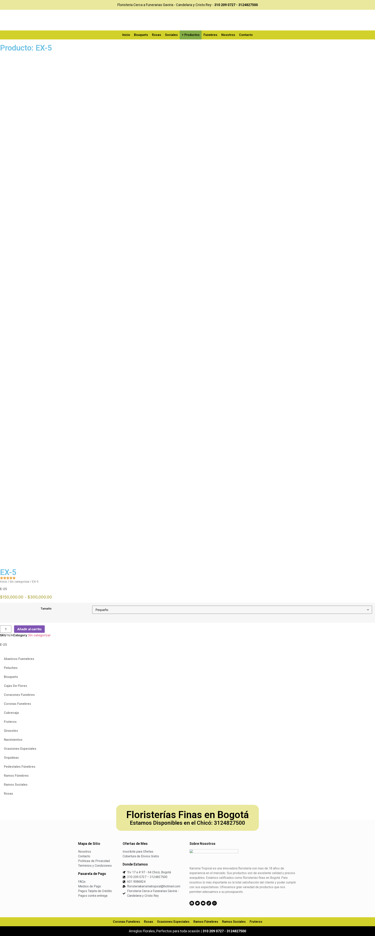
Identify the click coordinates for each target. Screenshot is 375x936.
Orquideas (11, 757)
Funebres (210, 35)
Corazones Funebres (19, 695)
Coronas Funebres (17, 704)
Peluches (11, 668)
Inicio (126, 35)
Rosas (156, 35)
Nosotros (228, 35)
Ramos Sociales (16, 784)
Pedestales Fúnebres (19, 766)
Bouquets (141, 35)
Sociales (171, 35)
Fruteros (10, 722)
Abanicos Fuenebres (19, 659)
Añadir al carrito (29, 629)
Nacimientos (13, 740)
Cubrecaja (11, 713)
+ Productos (191, 35)
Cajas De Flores (15, 686)
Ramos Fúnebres (16, 775)
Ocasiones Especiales (20, 749)
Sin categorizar (19, 581)
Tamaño (46, 608)
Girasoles (11, 731)
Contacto (246, 35)
